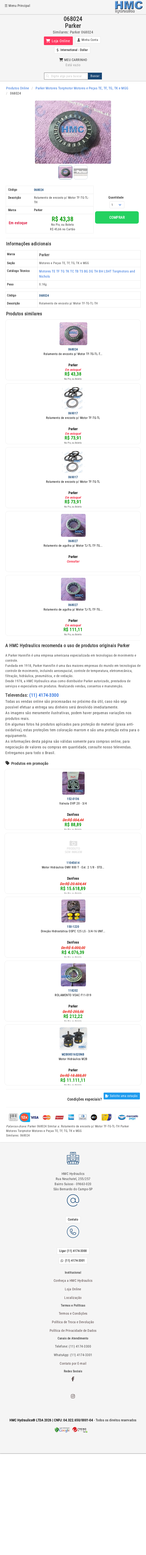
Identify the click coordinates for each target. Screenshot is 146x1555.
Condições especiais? (84, 1099)
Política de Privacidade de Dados (73, 1331)
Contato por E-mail (73, 1363)
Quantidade (116, 197)
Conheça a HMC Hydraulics (73, 1281)
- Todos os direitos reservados (73, 1420)
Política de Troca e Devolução (73, 1322)
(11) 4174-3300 (44, 695)
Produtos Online (17, 88)
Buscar (94, 76)
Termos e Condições (73, 1313)
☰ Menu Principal (17, 6)
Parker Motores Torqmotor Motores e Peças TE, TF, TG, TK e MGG (82, 88)
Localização (73, 1298)
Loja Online (73, 1289)
